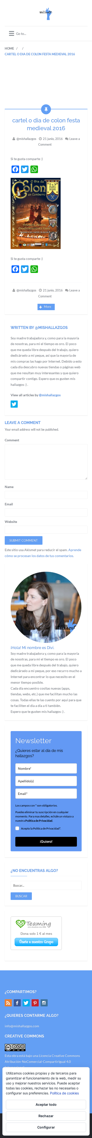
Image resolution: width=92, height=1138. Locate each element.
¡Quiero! (46, 841)
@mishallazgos (26, 139)
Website (11, 522)
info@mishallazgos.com (22, 1026)
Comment (12, 440)
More (47, 307)
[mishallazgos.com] (46, 17)
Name (9, 487)
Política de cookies (64, 1093)
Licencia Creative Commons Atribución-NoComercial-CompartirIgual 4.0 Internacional (42, 1061)
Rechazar (46, 1116)
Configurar (46, 1127)
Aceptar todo (46, 1104)
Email (9, 504)
